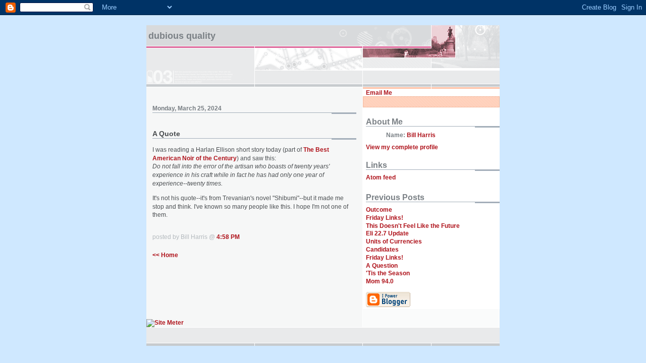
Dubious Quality (182, 36)
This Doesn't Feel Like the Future (413, 225)
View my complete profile (402, 147)
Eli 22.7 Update (387, 233)
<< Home (165, 255)
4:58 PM (228, 236)
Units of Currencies (394, 241)
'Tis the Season (388, 273)
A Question (382, 265)
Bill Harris (421, 135)
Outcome (379, 209)
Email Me (379, 92)
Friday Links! (384, 217)
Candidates (382, 249)
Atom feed (381, 177)
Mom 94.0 (380, 281)
